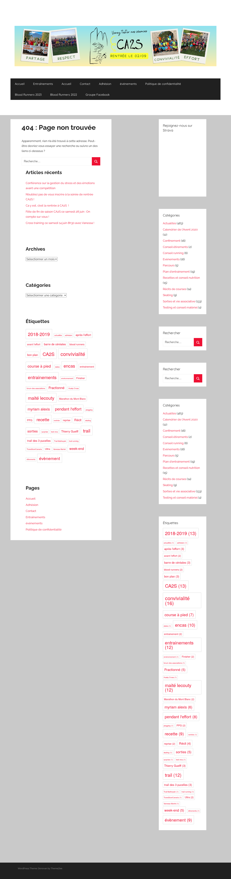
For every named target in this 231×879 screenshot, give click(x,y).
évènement (49, 458)
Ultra (47, 449)
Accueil (20, 84)
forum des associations (36, 388)
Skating (168, 295)
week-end (76, 448)
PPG (29, 420)
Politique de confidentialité (163, 84)
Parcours (169, 265)
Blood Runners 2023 (28, 94)
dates (57, 367)
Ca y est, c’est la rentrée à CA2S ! (47, 205)
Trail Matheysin (60, 441)
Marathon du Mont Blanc (72, 398)
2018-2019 (39, 334)
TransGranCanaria (34, 449)
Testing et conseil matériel (180, 307)
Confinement (171, 240)
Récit (77, 420)
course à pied (39, 366)
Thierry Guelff (69, 431)
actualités (58, 335)
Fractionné (56, 387)
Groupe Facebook (98, 94)
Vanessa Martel (59, 449)
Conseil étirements (175, 247)
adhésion (68, 335)
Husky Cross (73, 388)
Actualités (169, 223)
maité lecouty (41, 397)
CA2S (48, 354)
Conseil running (173, 253)
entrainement (87, 366)
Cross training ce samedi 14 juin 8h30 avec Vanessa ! (60, 223)
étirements (31, 459)
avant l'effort (33, 344)
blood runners (77, 344)
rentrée (57, 420)
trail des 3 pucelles (39, 441)
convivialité (73, 353)
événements (128, 84)
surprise (45, 431)
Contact (85, 84)
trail (86, 430)
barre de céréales (55, 344)
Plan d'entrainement (176, 271)
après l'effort (83, 335)
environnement (67, 378)
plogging (89, 409)
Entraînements (43, 84)
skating (88, 420)
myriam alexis (39, 409)
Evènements (171, 259)
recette (43, 419)
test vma (54, 431)
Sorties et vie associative (179, 301)
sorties (32, 431)
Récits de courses (174, 289)
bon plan (32, 355)
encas (69, 366)
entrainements (42, 377)
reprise (66, 420)
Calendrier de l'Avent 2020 (180, 229)
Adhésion (105, 84)
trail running (73, 441)
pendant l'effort (68, 409)
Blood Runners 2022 (63, 94)
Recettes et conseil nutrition (181, 277)
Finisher (80, 378)
